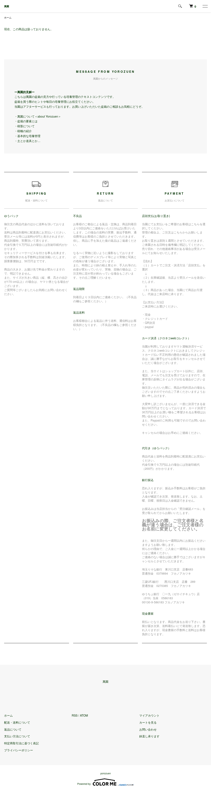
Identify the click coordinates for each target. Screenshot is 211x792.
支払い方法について (17, 736)
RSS (74, 715)
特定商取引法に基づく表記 (21, 743)
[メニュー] (205, 6)
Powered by (84, 783)
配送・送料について (17, 722)
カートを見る (148, 722)
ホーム (8, 17)
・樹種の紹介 (23, 131)
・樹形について (24, 126)
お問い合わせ (148, 729)
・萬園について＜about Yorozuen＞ (37, 116)
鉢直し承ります (149, 736)
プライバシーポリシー (18, 750)
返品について (12, 729)
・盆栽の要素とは (26, 121)
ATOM (84, 715)
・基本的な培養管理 (27, 136)
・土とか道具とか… (27, 141)
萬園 (6, 6)
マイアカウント (149, 715)
